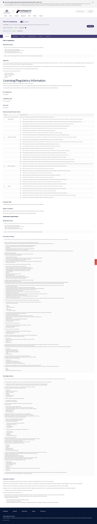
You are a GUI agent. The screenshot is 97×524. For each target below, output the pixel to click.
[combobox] (83, 11)
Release (4, 30)
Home (5, 15)
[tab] (7, 36)
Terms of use (42, 511)
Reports (35, 15)
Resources (23, 15)
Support (41, 15)
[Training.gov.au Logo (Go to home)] (22, 11)
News (10, 15)
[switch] (22, 22)
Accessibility (5, 511)
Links (29, 15)
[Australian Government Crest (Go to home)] (8, 11)
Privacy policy (24, 511)
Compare (16, 15)
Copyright (15, 511)
